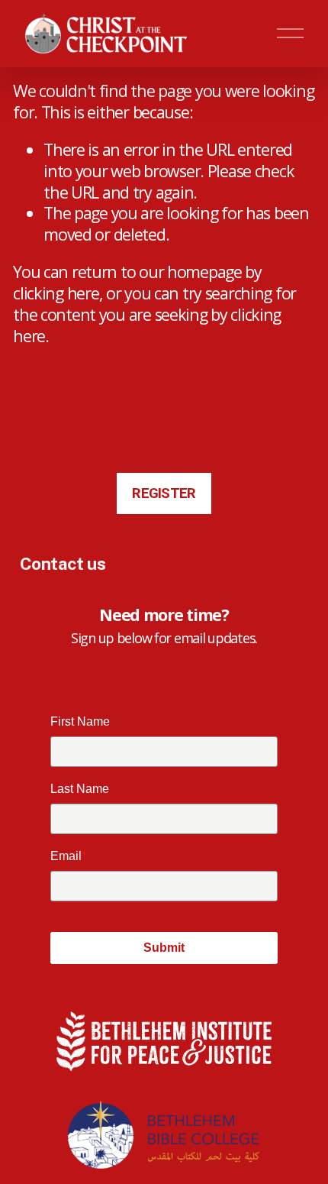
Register (163, 493)
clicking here (55, 293)
